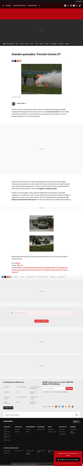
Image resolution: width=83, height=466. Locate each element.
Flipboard (18, 61)
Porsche (22, 277)
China (31, 43)
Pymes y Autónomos (72, 432)
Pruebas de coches (33, 392)
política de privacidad (62, 391)
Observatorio (32, 5)
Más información (43, 464)
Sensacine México (30, 450)
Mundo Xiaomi (7, 440)
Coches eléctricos (22, 387)
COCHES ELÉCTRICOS (19, 5)
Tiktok (80, 6)
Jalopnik (17, 263)
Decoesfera (62, 431)
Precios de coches (22, 397)
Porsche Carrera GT (43, 277)
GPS (36, 43)
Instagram (71, 6)
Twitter (77, 6)
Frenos (21, 43)
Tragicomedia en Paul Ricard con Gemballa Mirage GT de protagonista (45, 267)
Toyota (46, 43)
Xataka (5, 429)
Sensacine (28, 429)
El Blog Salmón (73, 429)
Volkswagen (53, 43)
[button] (21, 103)
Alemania (61, 43)
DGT (17, 43)
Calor (27, 43)
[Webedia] (79, 1)
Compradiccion (62, 434)
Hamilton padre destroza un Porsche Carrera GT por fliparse (31, 270)
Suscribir (69, 388)
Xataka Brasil (7, 453)
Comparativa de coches (34, 397)
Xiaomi (41, 43)
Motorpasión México (51, 451)
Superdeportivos (30, 277)
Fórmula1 (6, 387)
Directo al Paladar (41, 429)
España (67, 43)
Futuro (18, 402)
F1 (39, 5)
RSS (66, 406)
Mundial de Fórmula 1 (33, 402)
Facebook (68, 6)
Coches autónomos (7, 402)
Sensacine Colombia (28, 453)
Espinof (27, 431)
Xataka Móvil (7, 431)
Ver (42, 321)
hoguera (53, 277)
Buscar (76, 414)
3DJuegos (17, 429)
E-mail (20, 61)
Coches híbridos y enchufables (35, 387)
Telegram (65, 6)
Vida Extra (17, 431)
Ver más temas (8, 407)
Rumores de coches (7, 397)
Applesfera (6, 434)
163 (20, 265)
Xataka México (7, 450)
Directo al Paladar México (41, 451)
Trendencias (62, 429)
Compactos (7, 392)
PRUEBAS (8, 5)
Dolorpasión (62, 277)
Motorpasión (51, 429)
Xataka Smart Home (7, 437)
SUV (18, 392)
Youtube (74, 6)
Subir (75, 421)
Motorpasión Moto (52, 431)
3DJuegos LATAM (19, 450)
